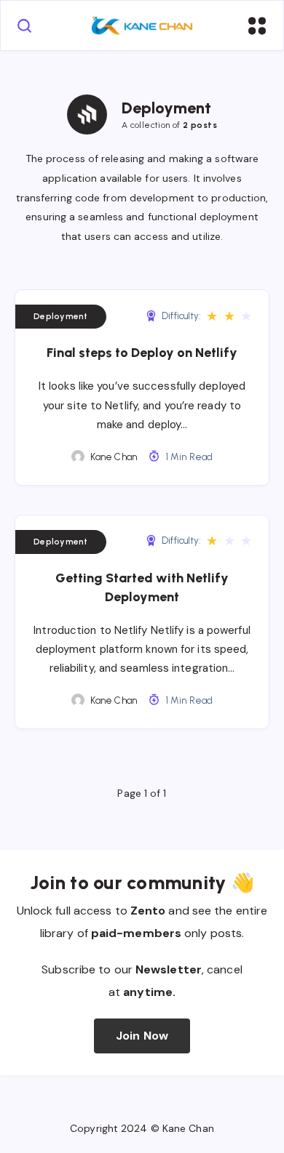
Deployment (60, 316)
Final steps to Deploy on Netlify (142, 353)
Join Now (142, 1035)
